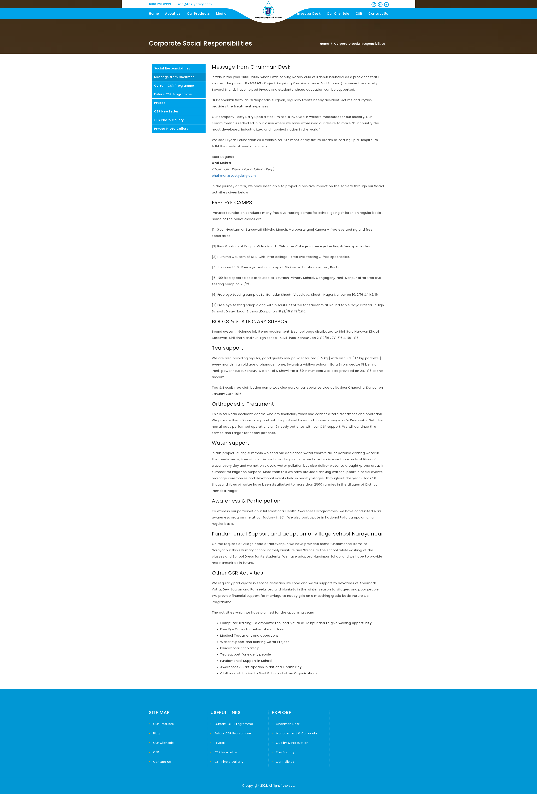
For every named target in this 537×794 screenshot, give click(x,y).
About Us (173, 13)
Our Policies (285, 762)
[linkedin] (380, 4)
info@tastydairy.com (194, 4)
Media (221, 13)
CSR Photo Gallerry (229, 762)
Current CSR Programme (174, 86)
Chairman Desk (288, 724)
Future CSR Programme (173, 94)
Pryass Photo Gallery (171, 129)
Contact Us (378, 13)
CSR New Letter (166, 111)
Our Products (198, 13)
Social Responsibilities (172, 68)
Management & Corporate (296, 733)
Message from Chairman (174, 77)
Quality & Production (292, 743)
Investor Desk (309, 13)
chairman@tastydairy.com (234, 175)
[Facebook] (373, 4)
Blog (156, 733)
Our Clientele (338, 13)
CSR (359, 13)
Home (154, 13)
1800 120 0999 (160, 4)
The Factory (285, 752)
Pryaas (159, 103)
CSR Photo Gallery (169, 120)
